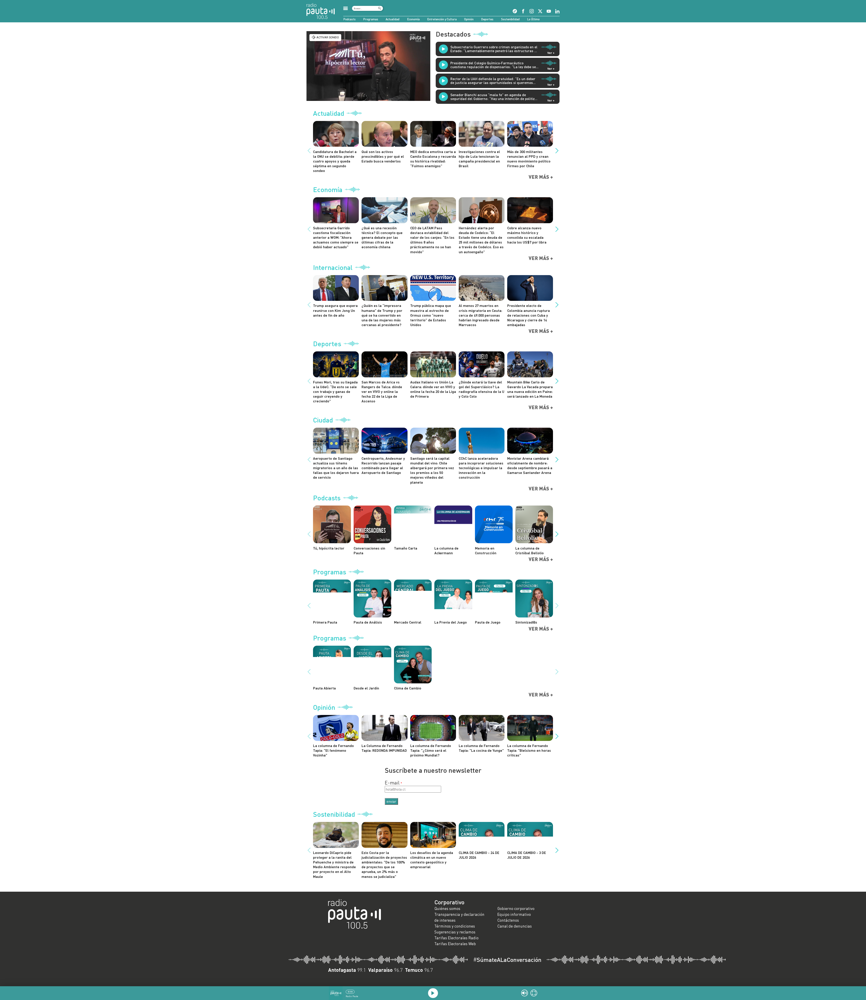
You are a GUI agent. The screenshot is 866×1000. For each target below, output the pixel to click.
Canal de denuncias (514, 926)
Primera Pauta (325, 622)
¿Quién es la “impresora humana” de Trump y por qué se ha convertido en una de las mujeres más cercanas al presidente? (382, 315)
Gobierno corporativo (515, 908)
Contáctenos (508, 920)
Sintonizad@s (526, 622)
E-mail (392, 783)
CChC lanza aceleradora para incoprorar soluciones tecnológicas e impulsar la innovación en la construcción (481, 468)
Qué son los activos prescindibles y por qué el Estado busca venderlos (383, 156)
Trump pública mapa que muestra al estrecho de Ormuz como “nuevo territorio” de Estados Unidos (430, 315)
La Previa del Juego (450, 622)
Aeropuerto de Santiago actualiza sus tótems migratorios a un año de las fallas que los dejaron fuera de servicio (336, 468)
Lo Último (533, 19)
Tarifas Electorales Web (455, 943)
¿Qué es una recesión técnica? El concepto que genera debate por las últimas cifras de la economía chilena (382, 237)
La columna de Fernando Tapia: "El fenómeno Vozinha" (333, 750)
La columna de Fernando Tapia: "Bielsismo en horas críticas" (529, 750)
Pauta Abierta (324, 688)
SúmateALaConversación (507, 960)
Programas (370, 19)
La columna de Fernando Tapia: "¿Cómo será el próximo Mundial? (430, 750)
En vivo (350, 992)
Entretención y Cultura (442, 19)
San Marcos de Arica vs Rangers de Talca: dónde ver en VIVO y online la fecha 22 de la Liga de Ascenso (382, 391)
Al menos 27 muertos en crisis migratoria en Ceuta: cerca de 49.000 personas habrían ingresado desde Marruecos (480, 315)
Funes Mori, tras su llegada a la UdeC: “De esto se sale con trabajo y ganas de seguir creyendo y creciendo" (335, 391)
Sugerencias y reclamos (454, 932)
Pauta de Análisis (368, 622)
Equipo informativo (514, 914)
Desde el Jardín (366, 688)
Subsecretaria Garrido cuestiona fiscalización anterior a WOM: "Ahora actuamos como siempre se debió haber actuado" (335, 237)
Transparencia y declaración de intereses (459, 917)
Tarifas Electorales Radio (456, 937)
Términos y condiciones (454, 926)
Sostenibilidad (510, 19)
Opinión (469, 19)
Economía (413, 19)
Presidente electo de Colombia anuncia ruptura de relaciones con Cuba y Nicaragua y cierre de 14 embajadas (528, 315)
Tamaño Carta (405, 548)
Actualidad (392, 19)
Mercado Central (407, 622)
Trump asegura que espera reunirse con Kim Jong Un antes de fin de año (335, 310)
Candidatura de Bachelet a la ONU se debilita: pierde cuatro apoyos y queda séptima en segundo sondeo (335, 161)
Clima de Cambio (407, 688)
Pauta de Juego (487, 622)
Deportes (487, 19)
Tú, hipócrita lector (328, 548)
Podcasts (349, 19)
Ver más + (541, 176)
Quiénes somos (447, 908)
